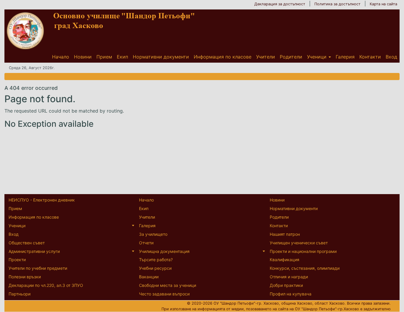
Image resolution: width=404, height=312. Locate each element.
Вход (391, 57)
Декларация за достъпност (279, 4)
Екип (122, 57)
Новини (83, 57)
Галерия (345, 57)
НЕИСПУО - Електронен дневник (42, 199)
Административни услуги (34, 251)
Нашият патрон (285, 234)
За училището (153, 234)
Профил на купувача (290, 293)
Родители (291, 57)
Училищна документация (164, 251)
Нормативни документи (161, 57)
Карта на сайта (383, 4)
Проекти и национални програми (303, 251)
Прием (104, 57)
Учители (265, 57)
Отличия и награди (289, 276)
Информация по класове (222, 57)
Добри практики (286, 285)
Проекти (17, 259)
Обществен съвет (27, 242)
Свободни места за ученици (167, 285)
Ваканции (149, 276)
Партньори (19, 293)
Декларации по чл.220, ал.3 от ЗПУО (46, 285)
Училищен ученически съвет (299, 242)
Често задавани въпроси (164, 293)
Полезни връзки (25, 276)
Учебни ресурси (155, 268)
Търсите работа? (156, 259)
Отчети (146, 242)
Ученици (317, 57)
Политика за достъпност (337, 4)
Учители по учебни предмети (38, 268)
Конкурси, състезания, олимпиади (305, 268)
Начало (60, 57)
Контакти (370, 57)
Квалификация (284, 259)
